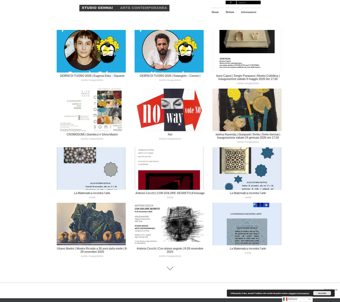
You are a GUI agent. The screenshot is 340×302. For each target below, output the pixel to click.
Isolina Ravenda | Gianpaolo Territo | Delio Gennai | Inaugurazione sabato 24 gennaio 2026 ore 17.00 (248, 136)
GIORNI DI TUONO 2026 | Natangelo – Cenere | (170, 75)
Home (215, 12)
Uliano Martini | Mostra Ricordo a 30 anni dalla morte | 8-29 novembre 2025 (92, 250)
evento (84, 80)
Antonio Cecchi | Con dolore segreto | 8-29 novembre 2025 (170, 250)
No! (170, 134)
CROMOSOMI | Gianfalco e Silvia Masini (92, 134)
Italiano (292, 298)
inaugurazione (96, 80)
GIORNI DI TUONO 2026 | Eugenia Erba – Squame (92, 75)
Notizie (230, 12)
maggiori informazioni (298, 293)
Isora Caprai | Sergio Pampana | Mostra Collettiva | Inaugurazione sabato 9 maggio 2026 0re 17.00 (248, 77)
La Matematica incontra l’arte (92, 193)
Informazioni (248, 12)
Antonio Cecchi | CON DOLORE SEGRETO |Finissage (170, 193)
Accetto (322, 293)
